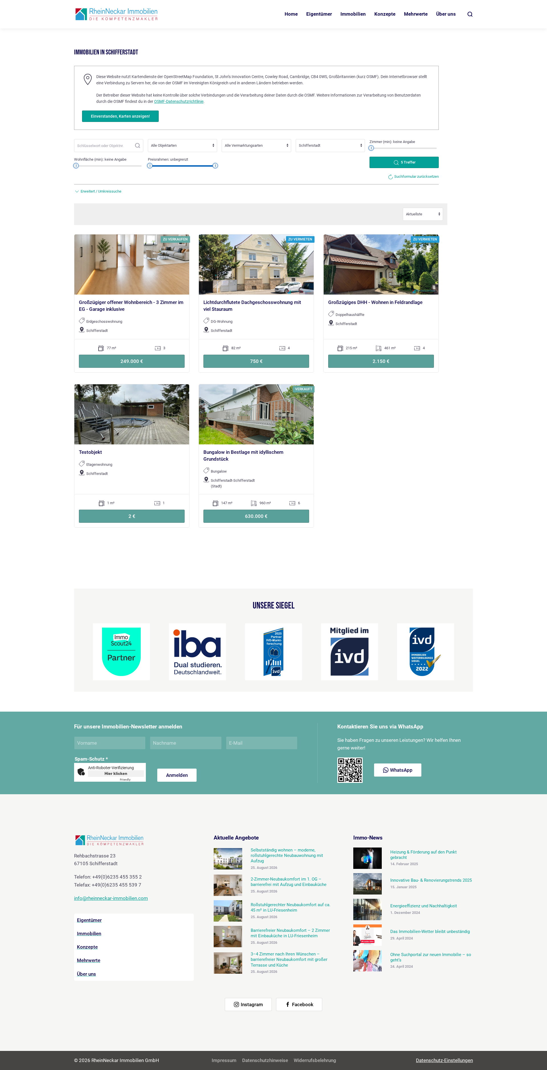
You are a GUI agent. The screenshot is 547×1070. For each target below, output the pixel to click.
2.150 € (381, 361)
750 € (256, 361)
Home (291, 14)
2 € (131, 516)
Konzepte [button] (384, 14)
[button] (470, 14)
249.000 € (132, 361)
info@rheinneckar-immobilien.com (111, 898)
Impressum (224, 1060)
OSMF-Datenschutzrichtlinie (178, 101)
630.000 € (256, 516)
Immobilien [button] (353, 14)
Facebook (302, 1004)
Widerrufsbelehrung (315, 1060)
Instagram (252, 1004)
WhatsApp (401, 770)
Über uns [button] (446, 14)
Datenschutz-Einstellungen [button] (444, 1060)
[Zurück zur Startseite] (117, 14)
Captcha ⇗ (132, 779)
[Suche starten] (137, 145)
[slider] (371, 148)
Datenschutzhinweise (265, 1060)
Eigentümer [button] (319, 14)
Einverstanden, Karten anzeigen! (120, 116)
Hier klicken (116, 773)
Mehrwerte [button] (416, 14)
